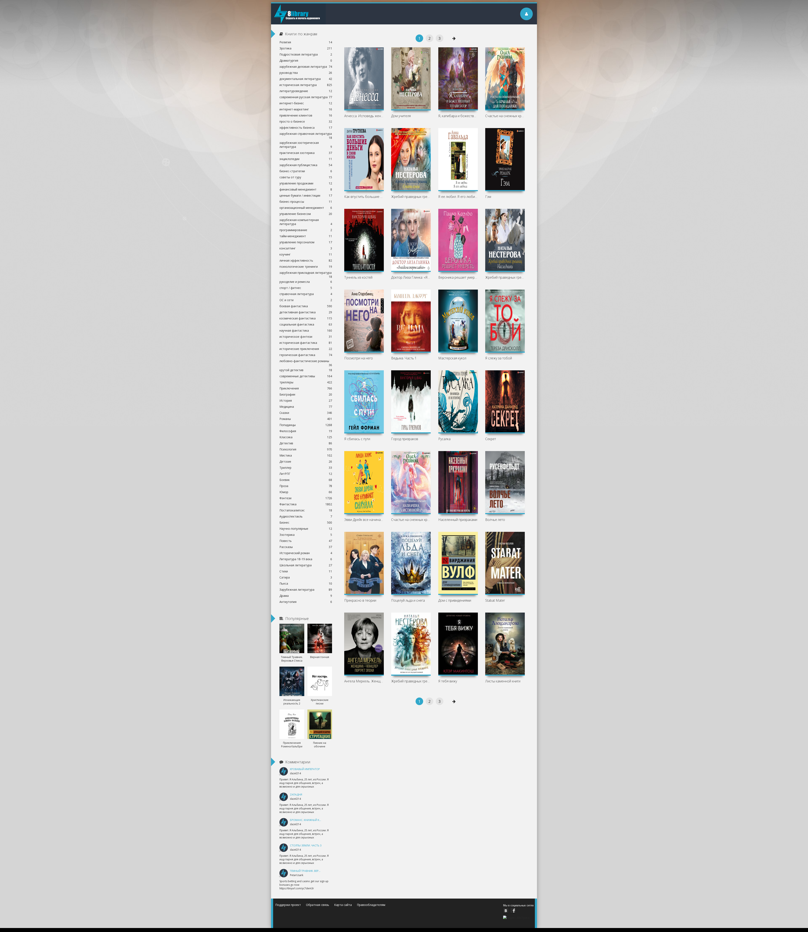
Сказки (305, 413)
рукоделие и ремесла (305, 282)
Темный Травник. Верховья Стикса (314, 871)
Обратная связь (317, 905)
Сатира (305, 577)
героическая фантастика (305, 355)
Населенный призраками (457, 519)
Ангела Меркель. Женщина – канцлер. (364, 681)
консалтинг (305, 248)
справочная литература (305, 294)
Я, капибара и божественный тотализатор (458, 116)
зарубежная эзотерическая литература (305, 145)
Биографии (305, 394)
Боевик (305, 480)
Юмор (305, 492)
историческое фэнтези (305, 337)
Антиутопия (305, 602)
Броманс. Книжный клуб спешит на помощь (321, 820)
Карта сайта (343, 905)
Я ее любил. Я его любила (458, 196)
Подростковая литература (305, 54)
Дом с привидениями (454, 600)
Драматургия (305, 60)
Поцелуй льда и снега (408, 600)
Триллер (305, 468)
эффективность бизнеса (305, 128)
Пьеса (305, 583)
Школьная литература (305, 565)
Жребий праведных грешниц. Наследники (505, 277)
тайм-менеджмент (305, 236)
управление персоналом (305, 242)
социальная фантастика (305, 324)
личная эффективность (305, 260)
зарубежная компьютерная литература (305, 222)
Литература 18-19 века (305, 559)
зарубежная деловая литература (305, 67)
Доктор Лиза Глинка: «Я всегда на (411, 277)
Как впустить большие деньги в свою (364, 196)
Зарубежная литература (305, 590)
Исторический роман (305, 553)
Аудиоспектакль (305, 516)
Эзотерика (305, 535)
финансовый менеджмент (305, 189)
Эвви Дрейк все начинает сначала (364, 519)
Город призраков (404, 439)
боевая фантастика (305, 306)
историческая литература (305, 85)
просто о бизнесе (305, 121)
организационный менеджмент (305, 208)
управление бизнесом (305, 214)
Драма (305, 596)
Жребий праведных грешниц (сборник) (411, 681)
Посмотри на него (358, 358)
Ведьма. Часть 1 (404, 358)
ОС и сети (305, 300)
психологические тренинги (305, 267)
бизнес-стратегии (305, 171)
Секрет (490, 439)
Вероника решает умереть (458, 277)
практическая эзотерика (305, 153)
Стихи (305, 571)
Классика (305, 437)
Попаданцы (305, 425)
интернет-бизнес (305, 103)
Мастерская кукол (452, 358)
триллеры (305, 382)
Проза (305, 486)
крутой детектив (305, 370)
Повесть (305, 541)
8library (298, 13)
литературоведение (305, 91)
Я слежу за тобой (498, 358)
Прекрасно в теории (360, 600)
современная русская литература (305, 97)
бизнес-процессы (305, 202)
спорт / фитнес (305, 288)
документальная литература (305, 79)
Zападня (296, 794)
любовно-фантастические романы (305, 361)
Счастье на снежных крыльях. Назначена (411, 519)
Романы (305, 419)
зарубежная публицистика (305, 165)
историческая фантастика (305, 343)
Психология (305, 449)
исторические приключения (305, 349)
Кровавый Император (305, 769)
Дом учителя (401, 116)
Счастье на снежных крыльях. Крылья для (505, 116)
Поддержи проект (288, 905)
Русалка (444, 439)
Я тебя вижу (447, 681)
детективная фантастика (305, 312)
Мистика (305, 455)
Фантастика (305, 504)
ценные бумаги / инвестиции (305, 195)
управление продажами (305, 183)
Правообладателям (371, 905)
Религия (305, 42)
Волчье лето (495, 519)
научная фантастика (305, 330)
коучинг (305, 254)
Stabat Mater (495, 600)
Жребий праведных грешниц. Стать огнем (411, 196)
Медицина (305, 407)
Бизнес (305, 522)
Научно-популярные (305, 529)
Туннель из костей (358, 277)
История (305, 400)
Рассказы (305, 547)
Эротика (305, 48)
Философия (305, 431)
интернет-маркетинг (305, 109)
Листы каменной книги (502, 681)
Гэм (488, 196)
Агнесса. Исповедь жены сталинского (364, 116)
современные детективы (305, 376)
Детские (305, 461)
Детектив (305, 443)
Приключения (305, 388)
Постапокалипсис (305, 510)
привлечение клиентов (305, 115)
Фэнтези (305, 498)
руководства (305, 73)
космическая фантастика (305, 318)
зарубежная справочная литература (305, 134)
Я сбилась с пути (357, 439)
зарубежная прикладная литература (305, 273)
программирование (305, 230)
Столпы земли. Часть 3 (306, 845)
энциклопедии (305, 159)
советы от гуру (305, 177)
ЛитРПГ (305, 474)
